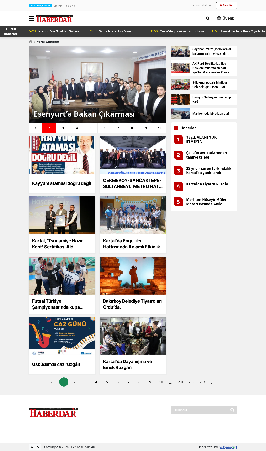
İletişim (206, 5)
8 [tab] (132, 128)
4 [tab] (77, 128)
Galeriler (71, 6)
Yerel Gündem (46, 42)
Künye (196, 5)
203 (202, 382)
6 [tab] (104, 128)
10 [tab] (159, 128)
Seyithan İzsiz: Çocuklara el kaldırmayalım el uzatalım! (211, 51)
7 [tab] (118, 128)
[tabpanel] (97, 84)
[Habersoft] (228, 447)
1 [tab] (35, 128)
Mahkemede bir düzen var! (210, 113)
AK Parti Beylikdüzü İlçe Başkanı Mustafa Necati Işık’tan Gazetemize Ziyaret (211, 68)
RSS (36, 447)
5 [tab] (90, 128)
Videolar (58, 6)
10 (161, 382)
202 (191, 382)
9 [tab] (146, 128)
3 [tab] (63, 128)
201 (180, 382)
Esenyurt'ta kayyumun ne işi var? (211, 99)
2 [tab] (49, 128)
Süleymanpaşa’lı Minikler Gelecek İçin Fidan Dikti (209, 85)
